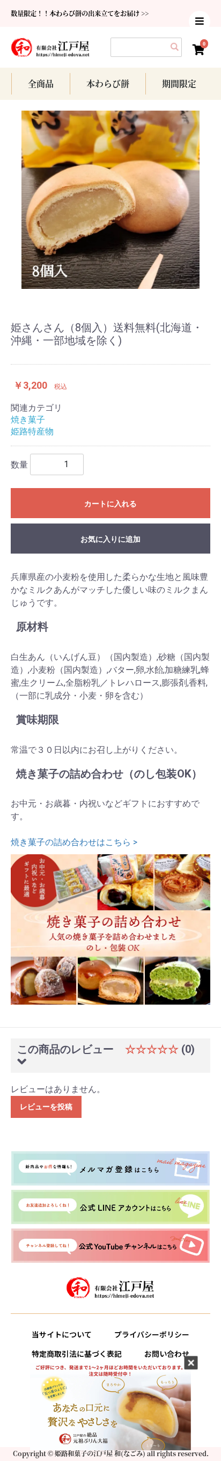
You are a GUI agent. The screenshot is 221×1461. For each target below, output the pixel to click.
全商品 (41, 83)
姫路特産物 (32, 431)
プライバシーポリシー (151, 1334)
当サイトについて (62, 1334)
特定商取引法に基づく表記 (77, 1353)
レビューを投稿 (46, 1106)
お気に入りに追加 (110, 539)
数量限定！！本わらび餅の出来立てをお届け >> (80, 13)
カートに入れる (110, 503)
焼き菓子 (28, 420)
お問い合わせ (166, 1353)
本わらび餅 (107, 83)
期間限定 (179, 83)
